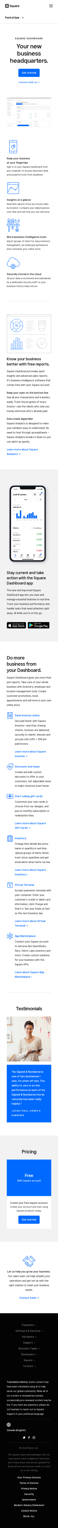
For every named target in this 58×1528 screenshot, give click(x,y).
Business (28, 1348)
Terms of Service (29, 1483)
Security (29, 1494)
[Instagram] (33, 1437)
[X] (24, 1437)
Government (29, 1499)
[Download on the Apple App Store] (16, 625)
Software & (27, 1330)
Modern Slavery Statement (29, 1505)
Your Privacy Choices (29, 1477)
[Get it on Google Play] (38, 625)
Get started (29, 72)
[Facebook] (29, 1437)
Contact (27, 1297)
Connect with (28, 82)
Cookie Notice (29, 1510)
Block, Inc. (29, 1516)
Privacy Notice (29, 1488)
